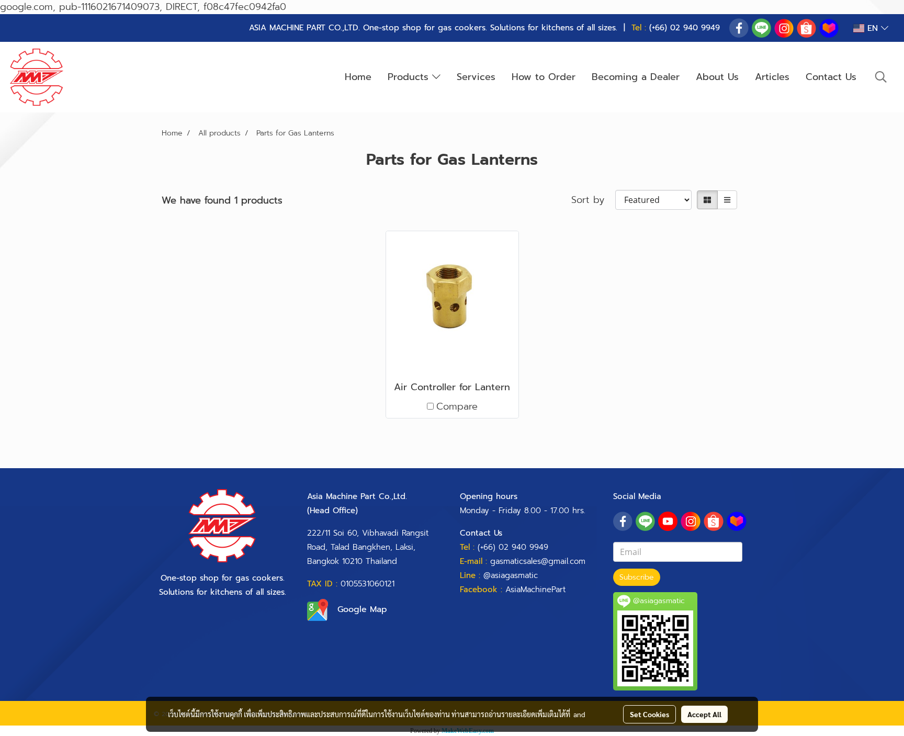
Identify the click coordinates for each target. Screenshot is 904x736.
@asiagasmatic (510, 575)
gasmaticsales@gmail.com (537, 561)
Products (410, 77)
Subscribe (636, 577)
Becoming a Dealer (636, 77)
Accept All (704, 714)
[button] (880, 77)
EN (872, 28)
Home (358, 77)
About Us (717, 77)
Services (476, 77)
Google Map (362, 609)
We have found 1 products (222, 201)
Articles (772, 77)
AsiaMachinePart (535, 589)
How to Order (543, 77)
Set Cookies (649, 714)
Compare (457, 407)
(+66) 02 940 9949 (684, 27)
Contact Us (831, 77)
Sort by (593, 200)
